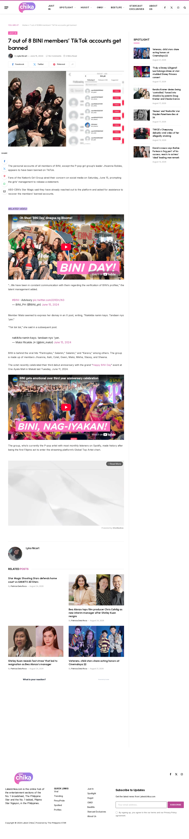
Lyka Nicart (22, 56)
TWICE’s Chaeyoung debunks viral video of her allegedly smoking (166, 132)
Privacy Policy (170, 812)
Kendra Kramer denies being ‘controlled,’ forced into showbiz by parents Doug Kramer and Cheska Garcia (167, 94)
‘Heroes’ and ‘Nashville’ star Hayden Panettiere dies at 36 (166, 114)
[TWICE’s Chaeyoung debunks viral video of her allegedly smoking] (142, 133)
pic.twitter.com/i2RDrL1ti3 (48, 300)
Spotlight (66, 7)
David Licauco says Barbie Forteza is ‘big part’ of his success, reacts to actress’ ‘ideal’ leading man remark (166, 153)
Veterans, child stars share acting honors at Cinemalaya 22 (94, 662)
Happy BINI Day (102, 364)
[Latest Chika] (27, 7)
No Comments (55, 56)
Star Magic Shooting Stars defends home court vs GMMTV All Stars (32, 580)
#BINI (15, 300)
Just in (51, 7)
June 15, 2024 (50, 304)
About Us (153, 7)
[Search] (184, 7)
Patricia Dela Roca (19, 586)
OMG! (100, 7)
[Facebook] (4, 161)
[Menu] (6, 7)
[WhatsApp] (4, 184)
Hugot (85, 7)
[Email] (4, 191)
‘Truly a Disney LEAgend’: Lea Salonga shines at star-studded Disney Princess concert (166, 73)
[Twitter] (4, 169)
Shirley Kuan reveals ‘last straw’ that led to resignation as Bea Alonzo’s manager (32, 662)
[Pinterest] (4, 176)
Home (25, 25)
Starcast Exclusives (136, 7)
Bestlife (116, 7)
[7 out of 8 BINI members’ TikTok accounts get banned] (66, 109)
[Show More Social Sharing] (72, 64)
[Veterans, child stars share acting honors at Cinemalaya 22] (96, 641)
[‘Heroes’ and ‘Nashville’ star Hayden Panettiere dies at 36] (142, 115)
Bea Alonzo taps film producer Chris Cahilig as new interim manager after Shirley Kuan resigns (95, 613)
